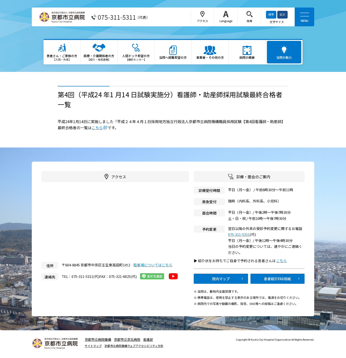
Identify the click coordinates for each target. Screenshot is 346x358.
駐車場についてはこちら (152, 265)
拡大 (282, 14)
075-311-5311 (239, 234)
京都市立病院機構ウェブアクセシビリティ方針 (134, 345)
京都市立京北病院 (127, 339)
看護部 (148, 339)
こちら (97, 127)
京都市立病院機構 (98, 339)
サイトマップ (93, 345)
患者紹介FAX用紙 (277, 278)
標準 (271, 14)
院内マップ (221, 278)
